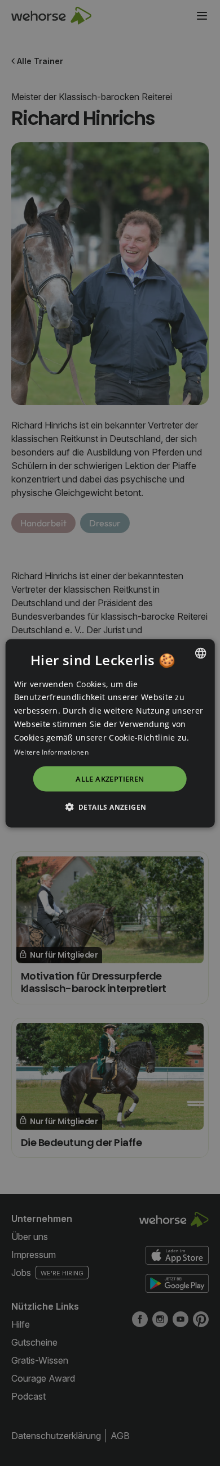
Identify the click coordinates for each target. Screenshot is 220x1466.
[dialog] (110, 733)
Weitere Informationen (51, 752)
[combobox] (200, 652)
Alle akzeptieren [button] (110, 779)
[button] (110, 806)
